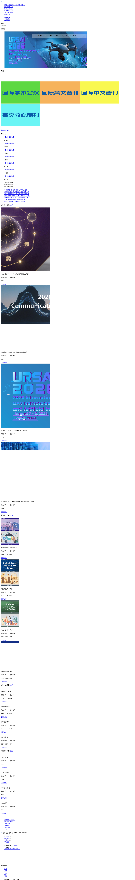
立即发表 (4, 284)
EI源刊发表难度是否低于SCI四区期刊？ (17, 196)
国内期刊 (7, 14)
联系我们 (7, 18)
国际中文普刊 (8, 10)
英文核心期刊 (8, 12)
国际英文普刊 (8, 9)
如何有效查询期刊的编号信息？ (14, 199)
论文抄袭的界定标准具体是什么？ (15, 201)
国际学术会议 (8, 7)
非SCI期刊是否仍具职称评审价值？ (15, 190)
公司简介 (7, 20)
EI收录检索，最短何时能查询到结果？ (16, 197)
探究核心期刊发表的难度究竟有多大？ (16, 192)
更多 (11, 205)
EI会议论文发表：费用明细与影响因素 (16, 194)
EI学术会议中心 (14, 5)
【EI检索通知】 (9, 137)
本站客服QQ (5, 130)
